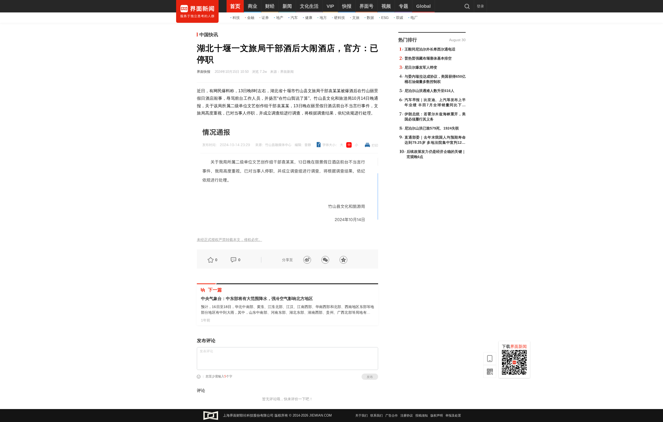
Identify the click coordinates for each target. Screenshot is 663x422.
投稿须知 (421, 415)
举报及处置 (453, 415)
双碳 (399, 18)
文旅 (355, 18)
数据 (370, 18)
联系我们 (376, 415)
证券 (265, 18)
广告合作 (391, 415)
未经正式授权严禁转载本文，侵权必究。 (229, 240)
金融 (250, 18)
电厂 (414, 18)
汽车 (294, 18)
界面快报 (203, 72)
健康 (308, 18)
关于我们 (361, 415)
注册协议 (406, 415)
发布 (370, 377)
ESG (385, 18)
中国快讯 (208, 34)
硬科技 (339, 18)
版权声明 (436, 415)
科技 (236, 18)
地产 (279, 18)
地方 (323, 18)
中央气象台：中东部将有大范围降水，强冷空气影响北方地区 (257, 298)
